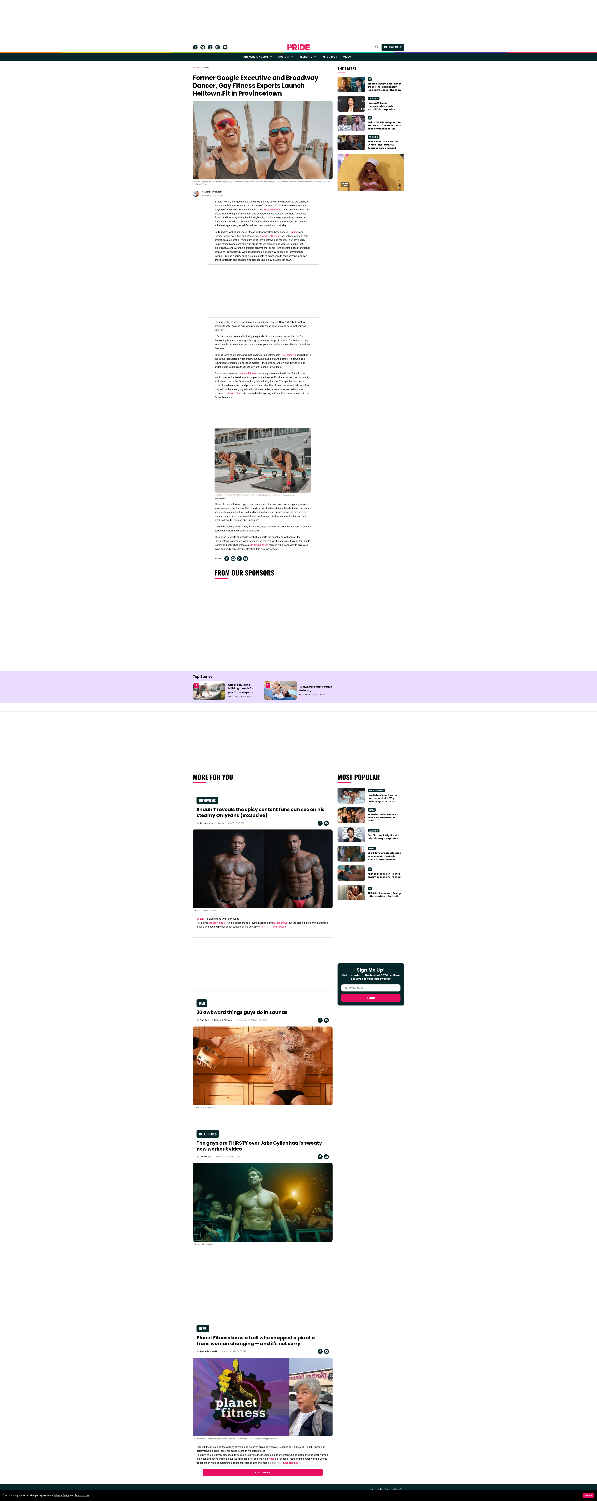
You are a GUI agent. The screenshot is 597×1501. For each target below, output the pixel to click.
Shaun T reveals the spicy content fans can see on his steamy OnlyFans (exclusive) (260, 812)
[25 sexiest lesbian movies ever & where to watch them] (351, 815)
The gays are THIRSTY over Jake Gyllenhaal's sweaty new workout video (259, 1146)
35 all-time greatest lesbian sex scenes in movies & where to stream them (384, 856)
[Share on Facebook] (226, 558)
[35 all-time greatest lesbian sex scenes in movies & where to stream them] (351, 853)
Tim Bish (293, 231)
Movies (372, 809)
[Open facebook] (195, 47)
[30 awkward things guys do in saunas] (263, 1065)
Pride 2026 (329, 56)
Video (347, 56)
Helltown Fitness (273, 209)
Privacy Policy (61, 1495)
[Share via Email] (233, 558)
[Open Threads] (210, 47)
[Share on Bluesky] (245, 558)
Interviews (207, 800)
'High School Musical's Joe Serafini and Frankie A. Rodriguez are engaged (383, 145)
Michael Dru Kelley (213, 191)
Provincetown (288, 354)
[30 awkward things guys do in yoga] (280, 690)
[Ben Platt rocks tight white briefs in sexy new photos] (351, 834)
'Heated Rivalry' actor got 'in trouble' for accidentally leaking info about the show (384, 87)
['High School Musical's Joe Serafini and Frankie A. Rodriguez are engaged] (351, 142)
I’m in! (371, 998)
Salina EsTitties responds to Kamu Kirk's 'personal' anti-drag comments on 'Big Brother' (384, 127)
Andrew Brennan (271, 236)
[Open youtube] (225, 47)
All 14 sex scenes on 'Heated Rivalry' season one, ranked (384, 875)
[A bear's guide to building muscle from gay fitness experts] (209, 690)
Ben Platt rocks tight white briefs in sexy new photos (383, 837)
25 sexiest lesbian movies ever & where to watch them (383, 817)
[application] (371, 172)
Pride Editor (205, 1020)
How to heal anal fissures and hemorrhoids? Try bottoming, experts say (382, 798)
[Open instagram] (217, 47)
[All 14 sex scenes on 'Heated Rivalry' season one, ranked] (351, 873)
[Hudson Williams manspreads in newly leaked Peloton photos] (351, 103)
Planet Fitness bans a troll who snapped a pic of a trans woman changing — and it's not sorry (256, 1340)
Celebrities (373, 98)
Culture (284, 56)
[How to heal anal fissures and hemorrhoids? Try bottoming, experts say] (351, 795)
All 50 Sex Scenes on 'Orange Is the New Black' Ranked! (385, 895)
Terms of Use (82, 1495)
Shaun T (201, 918)
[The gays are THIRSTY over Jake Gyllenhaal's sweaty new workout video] (263, 1202)
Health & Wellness (376, 790)
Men (202, 1003)
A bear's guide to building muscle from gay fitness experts (242, 688)
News (202, 1328)
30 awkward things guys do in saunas (242, 1012)
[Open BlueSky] (202, 47)
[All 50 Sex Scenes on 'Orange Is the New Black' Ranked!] (351, 892)
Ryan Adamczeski (208, 1351)
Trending (306, 56)
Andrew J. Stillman (223, 1020)
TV (370, 79)
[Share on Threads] (239, 558)
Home (196, 67)
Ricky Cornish (206, 823)
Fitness (205, 67)
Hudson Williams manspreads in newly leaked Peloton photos (381, 106)
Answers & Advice (255, 56)
